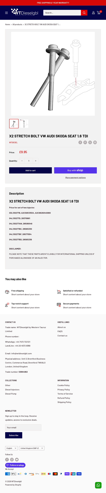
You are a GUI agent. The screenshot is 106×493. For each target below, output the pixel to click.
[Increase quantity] (35, 161)
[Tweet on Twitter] (90, 142)
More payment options (75, 177)
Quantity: (13, 161)
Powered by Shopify (13, 485)
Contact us (62, 335)
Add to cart (30, 170)
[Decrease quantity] (22, 161)
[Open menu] (6, 13)
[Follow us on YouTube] (17, 459)
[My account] (93, 12)
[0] (98, 12)
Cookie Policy (64, 385)
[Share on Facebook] (80, 142)
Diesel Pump (10, 393)
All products (17, 24)
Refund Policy (64, 398)
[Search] (84, 13)
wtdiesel (13, 142)
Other (7, 385)
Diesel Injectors (12, 389)
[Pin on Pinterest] (85, 142)
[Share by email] (95, 142)
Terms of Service (65, 393)
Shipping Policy (64, 402)
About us (62, 327)
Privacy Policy (64, 389)
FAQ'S (60, 331)
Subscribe (13, 435)
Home (7, 24)
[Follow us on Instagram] (12, 459)
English (9, 448)
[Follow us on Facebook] (7, 459)
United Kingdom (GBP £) (30, 448)
